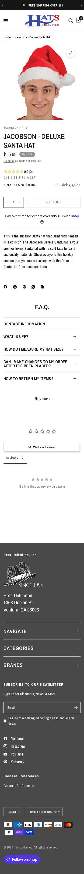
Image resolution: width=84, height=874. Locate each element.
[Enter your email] (75, 707)
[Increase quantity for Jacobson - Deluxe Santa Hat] (20, 202)
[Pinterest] (25, 287)
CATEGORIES (19, 648)
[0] (77, 20)
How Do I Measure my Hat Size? (34, 349)
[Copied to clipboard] (43, 287)
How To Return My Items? (28, 378)
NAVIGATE (15, 631)
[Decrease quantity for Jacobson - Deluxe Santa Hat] (7, 202)
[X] (16, 287)
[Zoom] (70, 52)
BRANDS (13, 665)
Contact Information (24, 324)
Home (7, 37)
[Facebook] (6, 287)
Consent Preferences (19, 785)
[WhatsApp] (34, 287)
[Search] (70, 20)
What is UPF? (16, 336)
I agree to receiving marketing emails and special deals (41, 721)
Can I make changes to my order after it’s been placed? (36, 363)
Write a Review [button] (44, 447)
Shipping (9, 161)
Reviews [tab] (12, 457)
